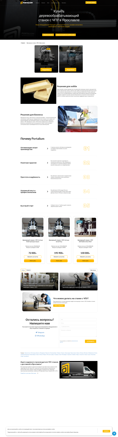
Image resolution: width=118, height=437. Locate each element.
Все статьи (93, 270)
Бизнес (24, 285)
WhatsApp (41, 336)
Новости (28, 270)
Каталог (43, 2)
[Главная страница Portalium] (28, 2)
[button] (96, 281)
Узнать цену (33, 260)
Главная (37, 2)
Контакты (64, 2)
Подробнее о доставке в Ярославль (28, 373)
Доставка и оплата (55, 2)
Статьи (23, 270)
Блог (48, 2)
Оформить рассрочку (32, 256)
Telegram (40, 332)
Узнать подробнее (59, 305)
